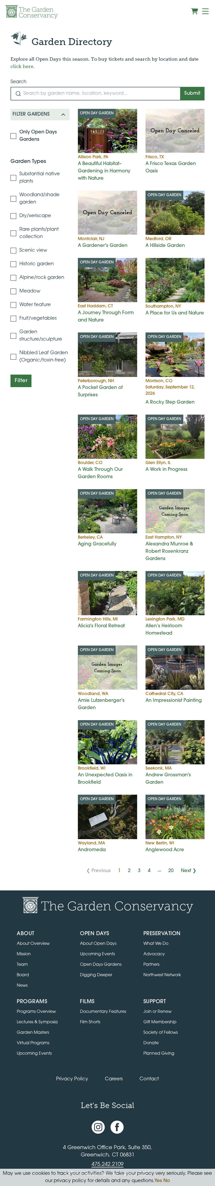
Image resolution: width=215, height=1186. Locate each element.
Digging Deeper (96, 975)
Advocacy (154, 954)
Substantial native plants (39, 178)
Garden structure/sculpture (40, 336)
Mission (24, 954)
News (22, 986)
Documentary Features (103, 1012)
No (166, 1181)
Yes (158, 1181)
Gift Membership (159, 1022)
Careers (114, 1079)
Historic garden (36, 264)
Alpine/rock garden (41, 277)
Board (23, 975)
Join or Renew (157, 1012)
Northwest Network (162, 975)
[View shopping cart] (194, 11)
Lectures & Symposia (37, 1022)
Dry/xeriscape (35, 216)
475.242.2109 (107, 1164)
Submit (192, 93)
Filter (21, 380)
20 (171, 871)
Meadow (29, 291)
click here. (22, 66)
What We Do (155, 944)
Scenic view (33, 250)
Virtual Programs (33, 1043)
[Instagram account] (98, 1127)
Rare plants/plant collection (39, 233)
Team (22, 965)
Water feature (35, 305)
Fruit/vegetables (38, 318)
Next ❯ (188, 871)
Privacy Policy (72, 1079)
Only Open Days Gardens (38, 136)
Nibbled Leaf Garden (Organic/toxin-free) (43, 357)
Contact (149, 1079)
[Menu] (205, 11)
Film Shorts (90, 1022)
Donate (151, 1043)
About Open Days (98, 944)
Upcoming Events (97, 954)
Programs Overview (36, 1012)
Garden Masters (33, 1033)
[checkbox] (13, 136)
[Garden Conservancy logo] (31, 12)
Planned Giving (158, 1054)
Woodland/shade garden (39, 199)
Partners (151, 965)
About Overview (33, 944)
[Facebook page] (117, 1127)
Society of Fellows (160, 1033)
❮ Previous (98, 871)
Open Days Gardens (100, 965)
